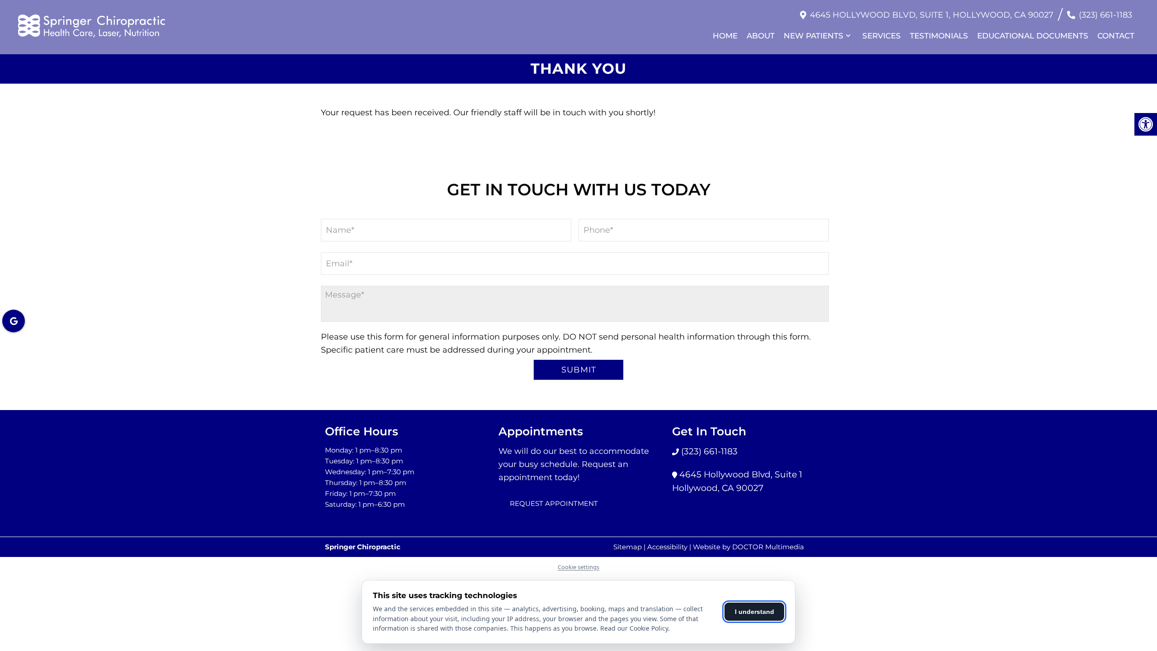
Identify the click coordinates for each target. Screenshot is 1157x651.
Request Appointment (554, 503)
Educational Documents (1032, 35)
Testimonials (939, 35)
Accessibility (667, 546)
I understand (754, 611)
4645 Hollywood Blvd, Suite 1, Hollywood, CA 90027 (932, 15)
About (761, 35)
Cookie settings (578, 567)
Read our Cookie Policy (634, 628)
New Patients (813, 35)
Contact (1115, 35)
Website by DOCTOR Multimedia (748, 546)
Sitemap (627, 546)
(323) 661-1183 (1105, 15)
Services (881, 35)
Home (725, 35)
